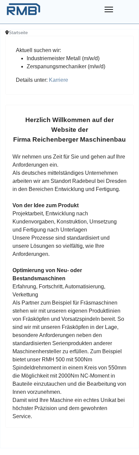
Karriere (58, 80)
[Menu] (109, 7)
